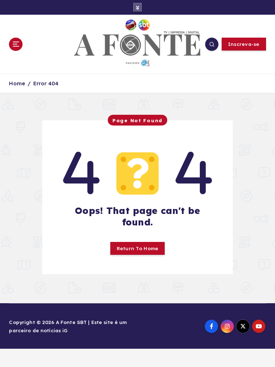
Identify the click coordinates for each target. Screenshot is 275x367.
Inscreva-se (244, 44)
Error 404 (45, 83)
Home (17, 83)
